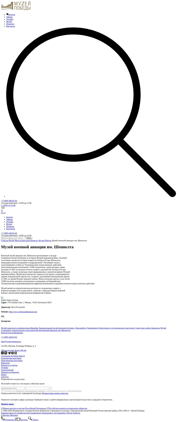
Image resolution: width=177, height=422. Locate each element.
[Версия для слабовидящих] (3, 208)
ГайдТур (5, 377)
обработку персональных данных (30, 391)
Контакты (10, 26)
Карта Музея (20, 350)
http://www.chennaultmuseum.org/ (23, 312)
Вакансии (5, 363)
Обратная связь (8, 350)
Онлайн (9, 19)
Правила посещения (10, 372)
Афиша (9, 17)
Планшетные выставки (11, 358)
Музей (9, 21)
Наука (3, 374)
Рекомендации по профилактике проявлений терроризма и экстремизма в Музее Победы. (40, 413)
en (2, 213)
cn (4, 213)
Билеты (11, 14)
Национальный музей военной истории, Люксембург (63, 328)
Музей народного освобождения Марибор (19, 328)
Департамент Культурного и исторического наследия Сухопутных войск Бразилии (123, 328)
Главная (4, 240)
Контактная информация (12, 333)
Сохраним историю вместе (13, 356)
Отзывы (4, 367)
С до (8, 205)
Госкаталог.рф (7, 370)
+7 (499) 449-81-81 (9, 201)
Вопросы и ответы (9, 365)
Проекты (10, 24)
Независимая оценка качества (55, 393)
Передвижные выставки (12, 360)
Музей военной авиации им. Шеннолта (53, 330)
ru (2, 210)
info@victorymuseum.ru (11, 341)
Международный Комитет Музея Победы (33, 240)
